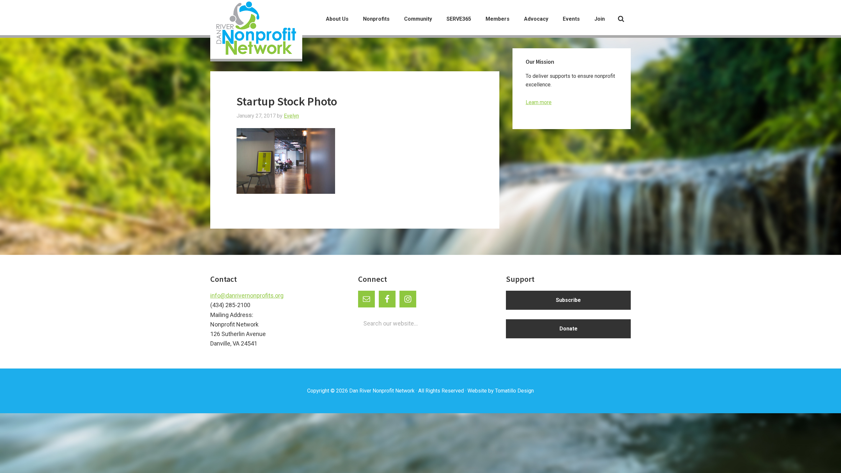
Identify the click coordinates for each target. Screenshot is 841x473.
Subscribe (568, 300)
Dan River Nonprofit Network (382, 391)
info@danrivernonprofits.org (247, 295)
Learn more (539, 102)
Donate (568, 329)
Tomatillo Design (514, 391)
